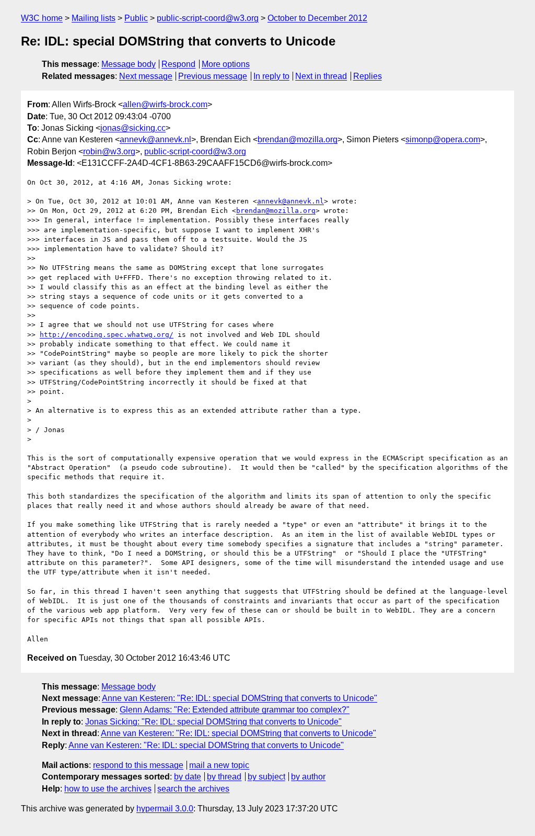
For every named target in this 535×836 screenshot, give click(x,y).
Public (136, 18)
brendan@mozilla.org (298, 139)
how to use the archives (108, 788)
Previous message (212, 76)
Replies (367, 76)
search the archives (193, 788)
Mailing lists (93, 18)
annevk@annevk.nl (155, 139)
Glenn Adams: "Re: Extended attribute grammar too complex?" (235, 709)
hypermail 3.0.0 (164, 808)
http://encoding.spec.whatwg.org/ (106, 334)
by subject (266, 776)
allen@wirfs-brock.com (165, 104)
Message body (128, 64)
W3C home (42, 18)
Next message (145, 76)
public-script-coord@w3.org (208, 18)
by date (187, 776)
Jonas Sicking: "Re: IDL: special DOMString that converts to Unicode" (213, 721)
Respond (178, 64)
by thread (224, 776)
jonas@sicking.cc (133, 127)
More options (226, 64)
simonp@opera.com (442, 139)
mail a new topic (219, 765)
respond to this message (138, 765)
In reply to (271, 76)
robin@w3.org (109, 151)
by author (308, 776)
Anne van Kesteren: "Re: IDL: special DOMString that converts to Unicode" (239, 698)
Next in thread (321, 76)
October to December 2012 (317, 18)
